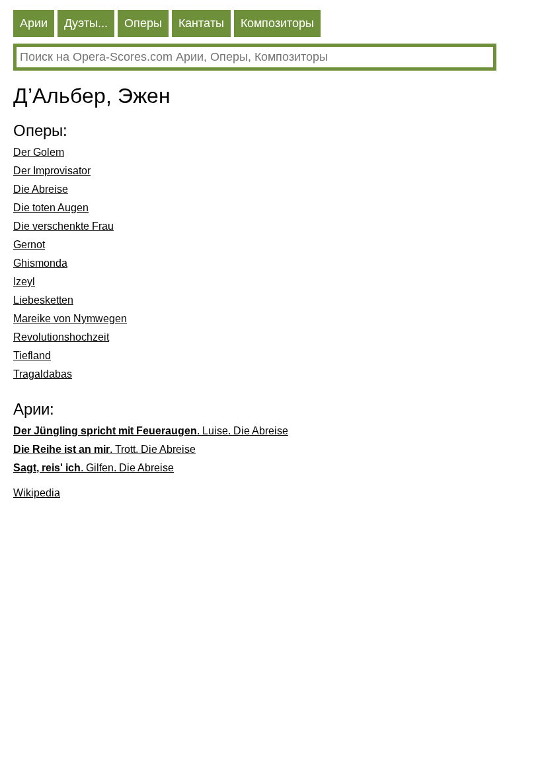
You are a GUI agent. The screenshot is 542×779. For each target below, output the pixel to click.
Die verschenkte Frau (63, 226)
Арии (34, 23)
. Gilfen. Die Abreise (93, 467)
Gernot (29, 244)
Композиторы (277, 23)
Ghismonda (40, 263)
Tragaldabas (42, 374)
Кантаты (201, 23)
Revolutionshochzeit (61, 337)
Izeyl (24, 281)
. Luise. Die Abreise (150, 430)
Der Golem (38, 152)
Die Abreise (40, 189)
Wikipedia (36, 492)
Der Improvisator (52, 170)
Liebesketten (43, 300)
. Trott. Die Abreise (104, 449)
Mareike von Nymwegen (70, 318)
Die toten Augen (51, 207)
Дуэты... (86, 23)
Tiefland (32, 355)
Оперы (143, 23)
